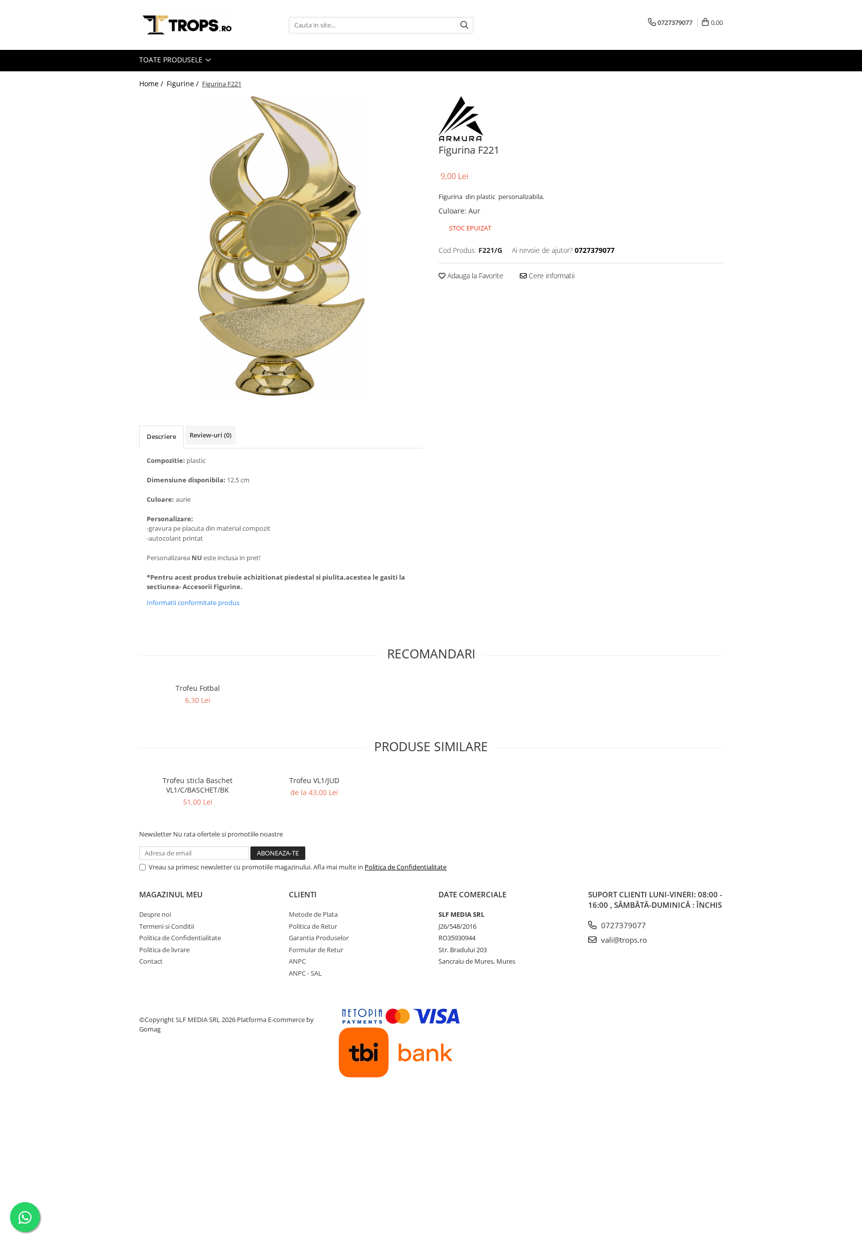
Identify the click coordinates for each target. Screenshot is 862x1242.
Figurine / (184, 83)
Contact (151, 961)
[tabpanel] (281, 246)
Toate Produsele (172, 59)
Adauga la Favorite (474, 275)
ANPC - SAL (305, 973)
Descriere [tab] (161, 436)
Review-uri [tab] (210, 434)
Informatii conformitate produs (193, 602)
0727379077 (622, 925)
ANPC (297, 961)
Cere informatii (551, 275)
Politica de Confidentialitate (405, 866)
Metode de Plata (313, 914)
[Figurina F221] (281, 246)
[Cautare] (464, 25)
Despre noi (155, 914)
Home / (152, 83)
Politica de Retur (313, 926)
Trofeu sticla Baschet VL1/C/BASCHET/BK (197, 785)
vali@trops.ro (623, 940)
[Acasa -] (189, 24)
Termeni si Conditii (166, 926)
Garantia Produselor (319, 937)
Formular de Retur (316, 949)
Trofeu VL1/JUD (314, 780)
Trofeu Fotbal (198, 688)
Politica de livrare (164, 949)
